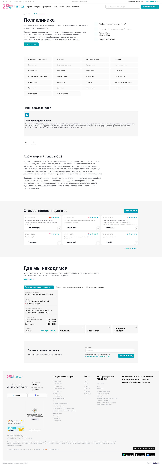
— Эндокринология (59, 398)
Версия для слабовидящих (145, 448)
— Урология (56, 393)
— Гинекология (57, 386)
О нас (68, 7)
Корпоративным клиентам (135, 379)
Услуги (37, 7)
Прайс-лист (93, 330)
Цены (98, 386)
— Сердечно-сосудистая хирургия (63, 408)
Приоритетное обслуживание (137, 376)
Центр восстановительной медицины (64, 411)
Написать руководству (79, 1)
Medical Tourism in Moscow (136, 382)
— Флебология (57, 396)
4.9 (6, 1)
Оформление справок (103, 391)
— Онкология (57, 391)
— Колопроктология (59, 388)
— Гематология (57, 383)
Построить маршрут (119, 329)
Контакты (76, 7)
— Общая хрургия (58, 406)
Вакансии (87, 388)
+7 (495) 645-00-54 (152, 1)
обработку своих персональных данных (97, 356)
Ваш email (88, 347)
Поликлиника (57, 381)
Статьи (86, 386)
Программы (47, 7)
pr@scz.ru (36, 389)
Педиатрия (56, 416)
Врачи (29, 7)
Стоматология (57, 401)
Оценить (35, 419)
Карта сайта (87, 393)
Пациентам (59, 7)
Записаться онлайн (31, 44)
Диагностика (57, 418)
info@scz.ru (36, 384)
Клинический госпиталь (60, 403)
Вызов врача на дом (103, 393)
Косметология (57, 413)
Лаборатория (57, 420)
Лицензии (65, 330)
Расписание (100, 383)
